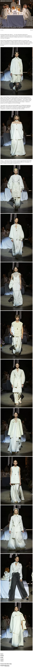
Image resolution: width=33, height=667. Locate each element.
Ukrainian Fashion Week (6, 1)
